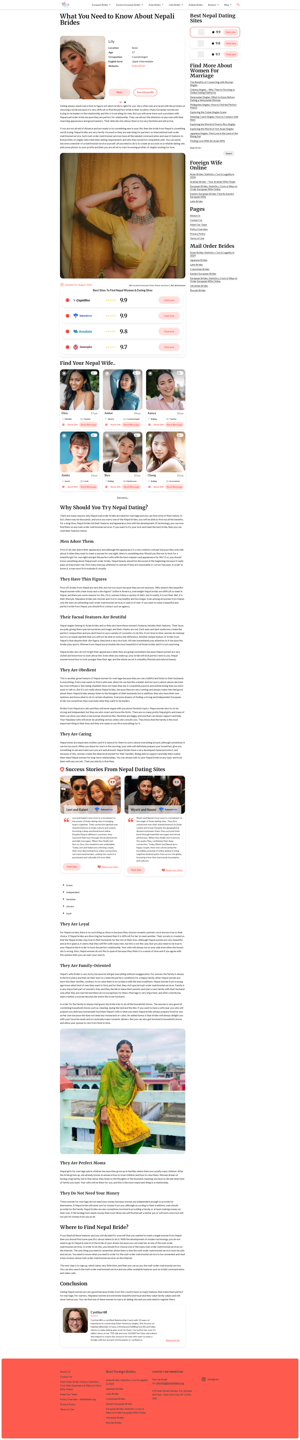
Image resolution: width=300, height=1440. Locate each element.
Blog (226, 4)
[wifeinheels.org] (75, 5)
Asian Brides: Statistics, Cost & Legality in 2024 (212, 176)
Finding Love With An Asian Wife (207, 140)
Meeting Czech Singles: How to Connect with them (214, 118)
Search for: (196, 147)
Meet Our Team (198, 224)
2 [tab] (125, 102)
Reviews (212, 4)
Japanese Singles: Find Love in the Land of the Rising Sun (214, 135)
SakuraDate (138, 66)
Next (187, 67)
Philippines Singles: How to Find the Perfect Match (213, 106)
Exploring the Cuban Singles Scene (208, 112)
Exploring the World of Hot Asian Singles (212, 128)
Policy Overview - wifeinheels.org (78, 1399)
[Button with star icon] (64, 373)
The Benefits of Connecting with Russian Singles (211, 83)
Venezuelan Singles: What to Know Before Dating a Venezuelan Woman (212, 99)
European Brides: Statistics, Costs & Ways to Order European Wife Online (213, 188)
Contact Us (196, 220)
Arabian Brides (196, 4)
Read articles (173, 1340)
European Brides (100, 4)
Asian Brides (155, 4)
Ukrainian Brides (199, 285)
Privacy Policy (197, 233)
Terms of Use (197, 238)
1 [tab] (120, 102)
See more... (122, 497)
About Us (195, 215)
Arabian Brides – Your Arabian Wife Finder (212, 181)
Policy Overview (199, 229)
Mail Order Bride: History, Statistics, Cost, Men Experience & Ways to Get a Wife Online (80, 1385)
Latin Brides (174, 4)
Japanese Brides (198, 259)
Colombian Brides (199, 269)
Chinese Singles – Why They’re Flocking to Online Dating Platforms (212, 91)
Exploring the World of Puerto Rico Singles (212, 124)
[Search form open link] (238, 5)
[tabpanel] (122, 67)
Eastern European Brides (128, 4)
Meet (119, 92)
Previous (57, 67)
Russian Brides (198, 290)
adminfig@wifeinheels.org (170, 1383)
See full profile (145, 92)
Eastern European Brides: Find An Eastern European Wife (212, 195)
